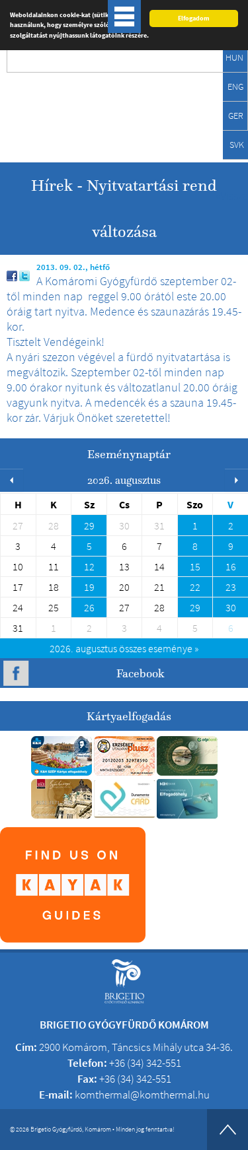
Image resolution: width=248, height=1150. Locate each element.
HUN (234, 57)
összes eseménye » (124, 648)
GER (235, 115)
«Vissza (232, 195)
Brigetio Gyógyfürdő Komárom (67, 103)
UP (227, 1129)
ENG (235, 86)
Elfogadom (194, 18)
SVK (236, 145)
